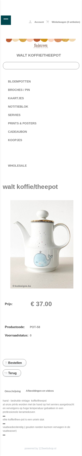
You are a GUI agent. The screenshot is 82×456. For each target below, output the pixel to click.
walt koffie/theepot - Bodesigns (17, 3)
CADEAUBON (17, 131)
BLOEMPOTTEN (19, 81)
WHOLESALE (17, 165)
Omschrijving (13, 391)
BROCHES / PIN (19, 89)
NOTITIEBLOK (18, 106)
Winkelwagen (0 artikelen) (65, 22)
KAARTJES (16, 98)
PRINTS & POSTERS (22, 123)
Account (39, 22)
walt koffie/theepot (39, 55)
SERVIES (14, 115)
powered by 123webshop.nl (40, 448)
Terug (12, 373)
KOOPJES (15, 140)
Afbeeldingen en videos (40, 390)
